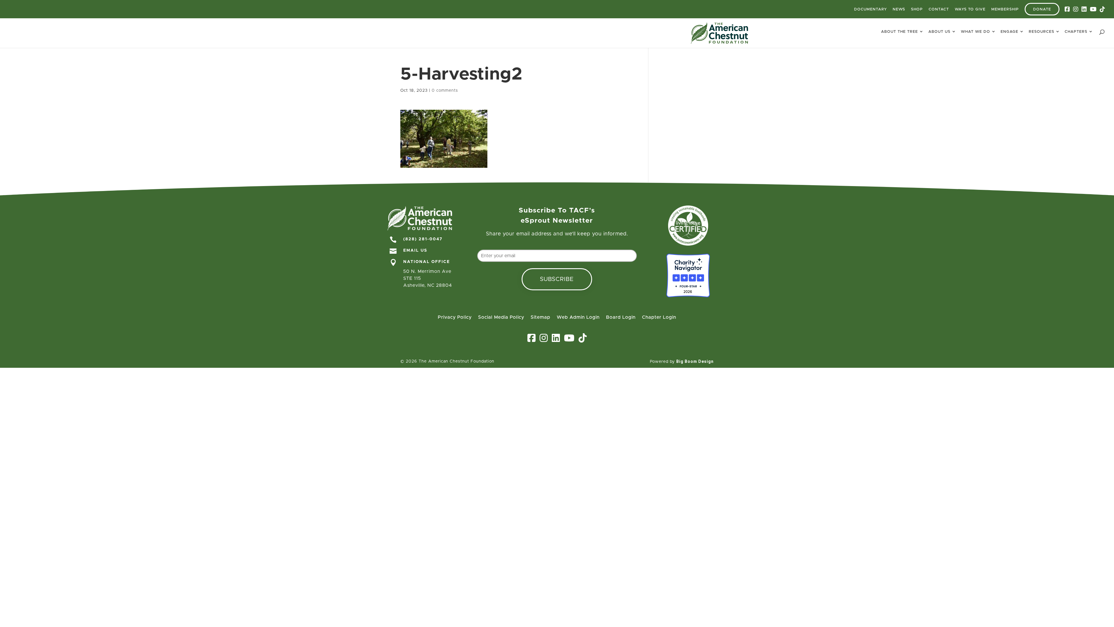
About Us (939, 32)
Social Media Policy (501, 317)
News (899, 9)
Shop (917, 9)
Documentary (870, 9)
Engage (1009, 32)
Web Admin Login (578, 317)
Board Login (621, 317)
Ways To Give (970, 9)
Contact (939, 9)
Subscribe (557, 279)
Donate (1042, 9)
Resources (1041, 32)
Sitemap (540, 317)
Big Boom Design (695, 361)
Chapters (1076, 32)
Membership (1005, 9)
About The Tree (899, 32)
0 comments (445, 91)
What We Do (975, 32)
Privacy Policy (455, 317)
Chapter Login (659, 317)
